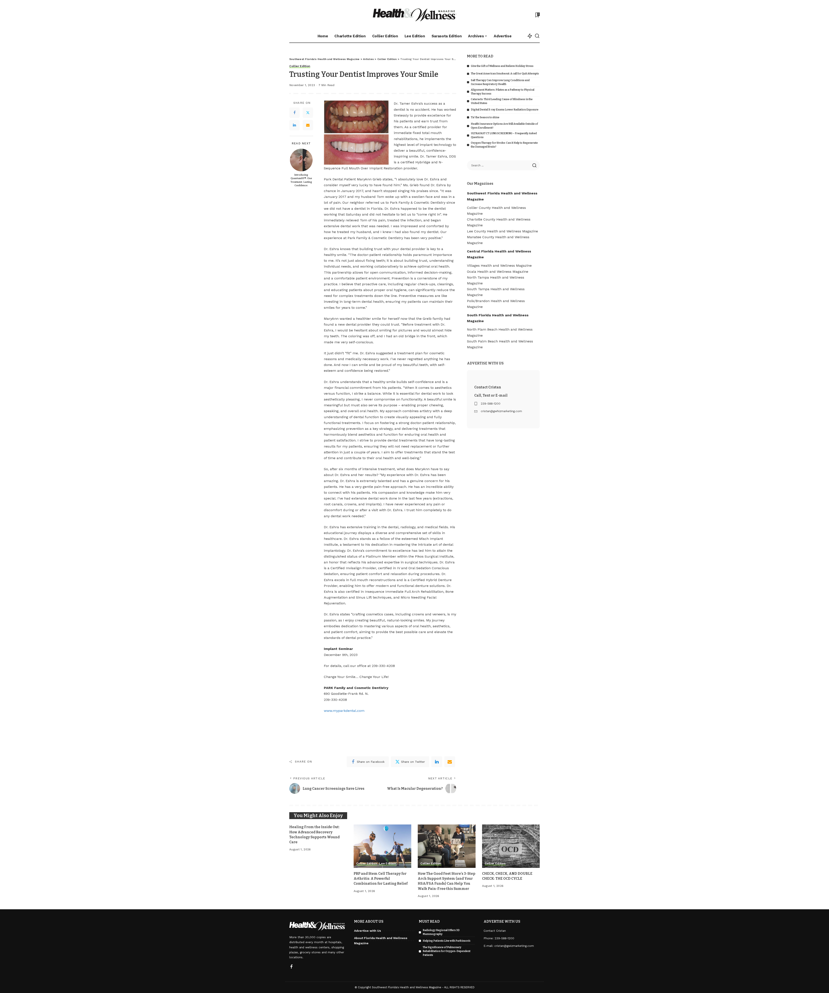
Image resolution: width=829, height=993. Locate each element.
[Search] (537, 36)
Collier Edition (299, 66)
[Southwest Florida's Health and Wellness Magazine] (414, 14)
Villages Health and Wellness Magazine (499, 265)
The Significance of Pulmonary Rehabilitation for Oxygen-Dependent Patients (446, 951)
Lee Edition (387, 863)
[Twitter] (308, 113)
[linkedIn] (436, 761)
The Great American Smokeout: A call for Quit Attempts (505, 73)
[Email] (308, 125)
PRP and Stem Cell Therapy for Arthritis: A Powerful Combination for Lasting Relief (381, 879)
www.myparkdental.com (344, 711)
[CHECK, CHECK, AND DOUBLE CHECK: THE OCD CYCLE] (511, 846)
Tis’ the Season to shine (485, 117)
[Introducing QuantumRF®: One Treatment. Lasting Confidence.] (301, 160)
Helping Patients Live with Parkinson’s (446, 940)
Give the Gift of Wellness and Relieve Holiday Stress (502, 66)
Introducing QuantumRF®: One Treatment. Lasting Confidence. (301, 180)
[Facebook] (294, 113)
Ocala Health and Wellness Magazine (497, 272)
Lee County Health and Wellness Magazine (502, 231)
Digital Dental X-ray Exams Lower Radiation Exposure (504, 109)
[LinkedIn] (294, 125)
